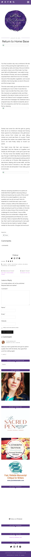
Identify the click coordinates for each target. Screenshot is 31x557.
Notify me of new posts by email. (11, 327)
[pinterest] (10, 2)
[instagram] (5, 2)
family (5, 264)
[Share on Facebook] (6, 261)
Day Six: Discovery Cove (7, 272)
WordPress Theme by (15, 555)
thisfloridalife (11, 341)
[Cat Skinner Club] (15, 19)
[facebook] (7, 2)
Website (3, 321)
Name (3, 307)
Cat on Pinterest (15, 486)
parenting (4, 265)
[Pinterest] (8, 496)
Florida (19, 264)
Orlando (25, 264)
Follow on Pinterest (16, 519)
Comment (4, 289)
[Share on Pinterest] (11, 261)
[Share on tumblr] (12, 261)
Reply (4, 354)
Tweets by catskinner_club (15, 537)
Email (3, 314)
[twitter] (2, 2)
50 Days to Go (25, 271)
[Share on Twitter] (8, 261)
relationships (12, 265)
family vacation (12, 264)
